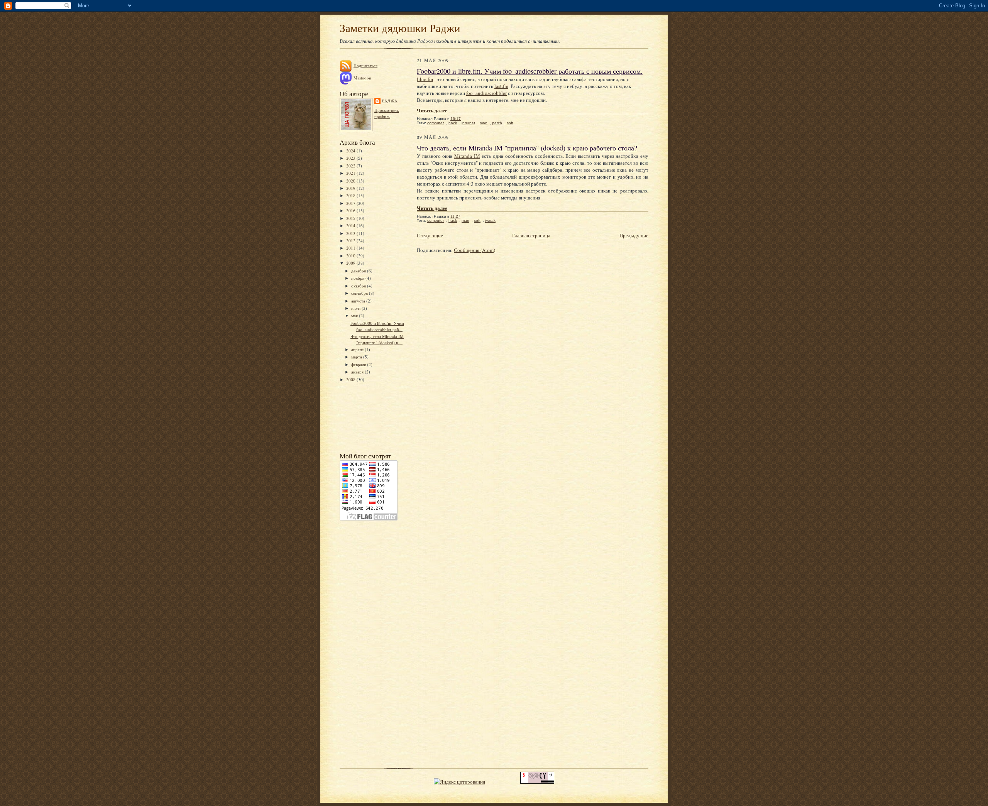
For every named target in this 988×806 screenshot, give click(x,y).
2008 (351, 379)
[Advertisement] (374, 416)
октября (359, 286)
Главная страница (531, 235)
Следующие (430, 235)
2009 (351, 263)
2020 (351, 181)
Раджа (390, 100)
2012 (351, 240)
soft (510, 123)
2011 (351, 248)
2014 (351, 225)
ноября (358, 278)
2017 (351, 203)
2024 (351, 151)
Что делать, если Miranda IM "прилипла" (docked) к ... (377, 339)
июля (356, 308)
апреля (358, 349)
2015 (351, 218)
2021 (351, 173)
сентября (360, 293)
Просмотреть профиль (386, 113)
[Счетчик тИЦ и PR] (537, 781)
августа (358, 301)
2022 (351, 166)
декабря (359, 271)
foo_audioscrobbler (486, 93)
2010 (351, 256)
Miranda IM (467, 155)
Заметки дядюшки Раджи (400, 27)
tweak (490, 220)
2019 (351, 188)
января (358, 372)
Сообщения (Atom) (474, 250)
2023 (351, 158)
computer (435, 123)
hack (452, 123)
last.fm (501, 86)
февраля (359, 364)
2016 (351, 210)
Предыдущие (633, 235)
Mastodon (362, 78)
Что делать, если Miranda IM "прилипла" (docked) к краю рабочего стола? (527, 147)
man (483, 123)
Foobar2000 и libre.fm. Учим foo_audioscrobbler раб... (377, 326)
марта (357, 357)
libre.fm (425, 79)
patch (497, 123)
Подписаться (365, 65)
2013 (351, 233)
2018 (351, 195)
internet (468, 123)
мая (355, 315)
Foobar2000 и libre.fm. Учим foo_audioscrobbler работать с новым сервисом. (530, 71)
